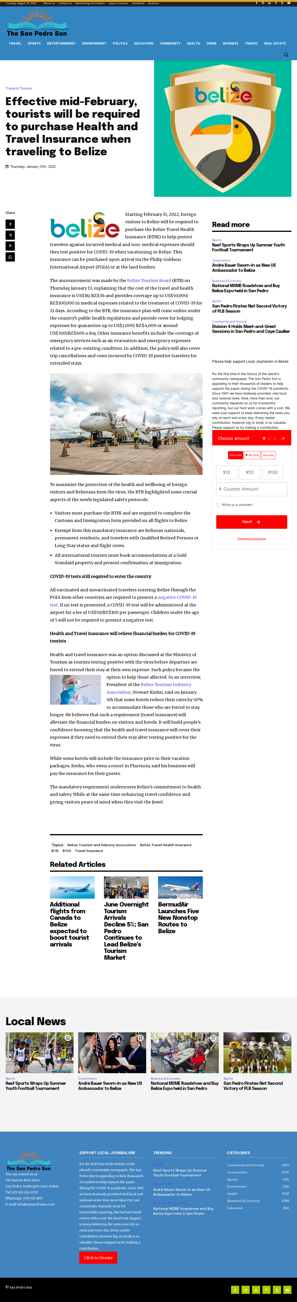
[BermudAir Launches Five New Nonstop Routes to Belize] (180, 887)
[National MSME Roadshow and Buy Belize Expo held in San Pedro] (185, 1052)
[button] (285, 54)
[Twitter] (282, 3)
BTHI (67, 850)
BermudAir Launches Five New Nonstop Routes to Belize (178, 918)
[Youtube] (288, 3)
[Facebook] (256, 3)
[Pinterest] (276, 3)
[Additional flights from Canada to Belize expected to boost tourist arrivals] (72, 887)
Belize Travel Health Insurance (166, 844)
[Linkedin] (269, 3)
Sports (216, 240)
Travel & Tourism (19, 88)
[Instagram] (263, 3)
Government (221, 260)
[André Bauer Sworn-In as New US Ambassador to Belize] (112, 1052)
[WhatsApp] (10, 257)
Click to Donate (98, 1257)
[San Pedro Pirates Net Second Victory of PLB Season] (257, 1052)
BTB (55, 850)
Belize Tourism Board (149, 280)
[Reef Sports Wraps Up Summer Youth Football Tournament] (40, 1052)
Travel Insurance (89, 850)
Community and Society (229, 322)
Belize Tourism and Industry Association (102, 844)
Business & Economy (226, 281)
